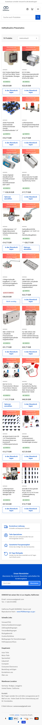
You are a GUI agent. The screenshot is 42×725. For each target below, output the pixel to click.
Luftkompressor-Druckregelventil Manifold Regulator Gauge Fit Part (30, 124)
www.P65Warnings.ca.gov (26, 612)
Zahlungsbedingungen (9, 628)
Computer (5, 664)
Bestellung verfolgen (9, 669)
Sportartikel (6, 658)
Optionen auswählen (8, 198)
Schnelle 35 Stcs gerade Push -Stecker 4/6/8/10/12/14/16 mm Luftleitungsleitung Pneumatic (30, 492)
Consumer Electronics (10, 667)
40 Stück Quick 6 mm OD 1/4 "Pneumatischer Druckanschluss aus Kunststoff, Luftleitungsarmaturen (11, 440)
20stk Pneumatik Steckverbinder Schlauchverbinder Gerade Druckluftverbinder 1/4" (10, 126)
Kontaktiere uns (7, 672)
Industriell (5, 661)
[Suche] (38, 17)
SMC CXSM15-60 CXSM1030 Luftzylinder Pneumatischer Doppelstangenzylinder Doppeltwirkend (30, 283)
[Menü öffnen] (38, 9)
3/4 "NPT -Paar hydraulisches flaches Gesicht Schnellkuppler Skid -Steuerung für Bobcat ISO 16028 (29, 388)
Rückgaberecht (7, 633)
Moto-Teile (5, 655)
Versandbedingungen (9, 631)
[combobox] (21, 17)
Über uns (5, 675)
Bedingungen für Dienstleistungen (14, 639)
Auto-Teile (5, 653)
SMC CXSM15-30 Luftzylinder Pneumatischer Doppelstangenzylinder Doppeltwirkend (10, 335)
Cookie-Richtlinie (8, 636)
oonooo (5, 69)
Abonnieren (34, 583)
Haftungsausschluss (9, 642)
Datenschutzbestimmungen (11, 625)
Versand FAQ (6, 622)
